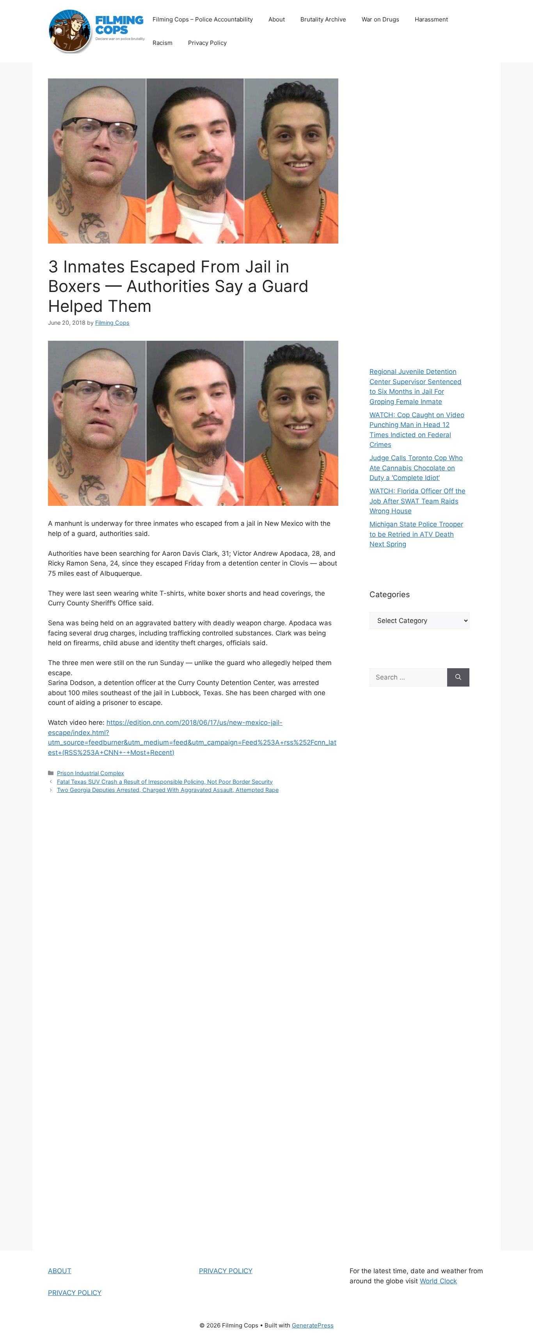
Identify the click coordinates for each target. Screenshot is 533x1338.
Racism (162, 42)
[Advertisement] (419, 211)
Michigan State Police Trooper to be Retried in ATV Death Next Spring (416, 534)
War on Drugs (380, 19)
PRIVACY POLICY (74, 1293)
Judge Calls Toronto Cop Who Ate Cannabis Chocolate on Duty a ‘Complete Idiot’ (416, 468)
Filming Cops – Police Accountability (203, 19)
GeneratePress (313, 1325)
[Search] (458, 677)
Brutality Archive (323, 19)
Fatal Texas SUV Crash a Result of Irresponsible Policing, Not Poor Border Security (165, 781)
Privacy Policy (207, 42)
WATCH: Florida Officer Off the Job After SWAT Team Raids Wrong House (417, 501)
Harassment (431, 19)
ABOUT (59, 1271)
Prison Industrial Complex (90, 773)
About (276, 19)
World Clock (438, 1281)
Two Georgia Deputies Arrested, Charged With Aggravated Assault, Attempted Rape (168, 789)
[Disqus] (193, 911)
